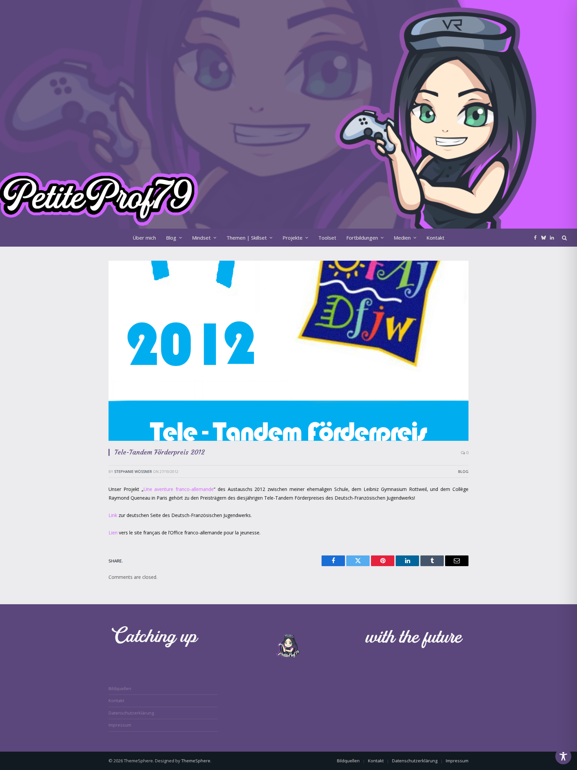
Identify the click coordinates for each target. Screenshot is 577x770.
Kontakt (435, 237)
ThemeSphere (195, 761)
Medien (402, 237)
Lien (114, 532)
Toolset (327, 237)
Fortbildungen (362, 237)
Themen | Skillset (246, 237)
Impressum (120, 725)
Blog (171, 237)
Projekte (292, 237)
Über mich (144, 237)
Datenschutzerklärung (131, 713)
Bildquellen (120, 688)
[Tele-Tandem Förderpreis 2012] (288, 351)
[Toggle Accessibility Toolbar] (563, 756)
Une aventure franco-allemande (179, 489)
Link (114, 515)
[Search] (564, 237)
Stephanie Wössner (133, 471)
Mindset (201, 237)
